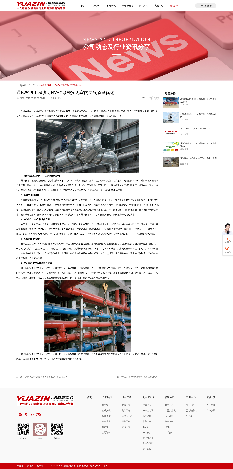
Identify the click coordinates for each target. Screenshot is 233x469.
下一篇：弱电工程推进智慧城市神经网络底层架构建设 (136, 377)
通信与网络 (148, 443)
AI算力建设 (148, 410)
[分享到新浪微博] (156, 98)
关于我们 (96, 5)
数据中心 (147, 405)
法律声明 (40, 466)
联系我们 (106, 427)
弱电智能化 (127, 5)
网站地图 (20, 466)
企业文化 (106, 410)
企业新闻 (211, 405)
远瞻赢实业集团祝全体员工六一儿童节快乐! (198, 158)
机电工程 (190, 405)
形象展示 (106, 421)
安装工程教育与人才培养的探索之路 (195, 128)
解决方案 (143, 5)
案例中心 (159, 5)
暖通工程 (126, 405)
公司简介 (106, 405)
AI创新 (189, 416)
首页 (83, 5)
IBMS (145, 427)
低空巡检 (147, 416)
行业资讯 (32, 85)
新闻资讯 (174, 5)
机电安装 (111, 5)
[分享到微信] (151, 98)
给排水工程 (127, 416)
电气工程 (126, 410)
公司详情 (106, 432)
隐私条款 (30, 466)
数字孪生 (147, 421)
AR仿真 (146, 432)
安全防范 (147, 449)
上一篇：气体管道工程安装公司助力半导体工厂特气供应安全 (41, 377)
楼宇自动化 (148, 438)
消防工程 (126, 421)
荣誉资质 (106, 416)
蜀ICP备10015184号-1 (98, 466)
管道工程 (126, 427)
